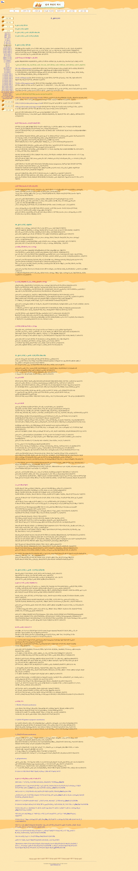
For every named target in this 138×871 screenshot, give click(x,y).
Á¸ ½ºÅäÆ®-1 (7, 60)
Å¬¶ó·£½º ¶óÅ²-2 (7, 50)
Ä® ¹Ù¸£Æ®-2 (7, 56)
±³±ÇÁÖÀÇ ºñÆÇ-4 (7, 78)
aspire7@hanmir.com (55, 865)
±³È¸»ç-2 (7, 65)
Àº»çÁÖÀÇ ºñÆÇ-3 (7, 83)
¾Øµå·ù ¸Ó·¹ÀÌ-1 (7, 57)
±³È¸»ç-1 (7, 63)
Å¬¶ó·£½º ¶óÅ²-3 (7, 51)
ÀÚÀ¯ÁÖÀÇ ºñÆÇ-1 (7, 86)
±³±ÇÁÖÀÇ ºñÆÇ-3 (7, 77)
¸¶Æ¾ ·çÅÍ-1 (7, 36)
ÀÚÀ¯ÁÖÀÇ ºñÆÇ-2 (7, 87)
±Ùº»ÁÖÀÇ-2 (7, 71)
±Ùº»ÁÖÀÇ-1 (7, 69)
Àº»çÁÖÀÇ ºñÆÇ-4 (7, 84)
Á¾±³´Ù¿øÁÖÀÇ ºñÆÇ (7, 97)
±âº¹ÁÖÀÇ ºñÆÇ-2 (7, 95)
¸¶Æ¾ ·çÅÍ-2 (7, 37)
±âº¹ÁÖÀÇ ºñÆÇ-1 (7, 94)
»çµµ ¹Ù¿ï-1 (7, 33)
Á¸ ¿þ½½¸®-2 (7, 43)
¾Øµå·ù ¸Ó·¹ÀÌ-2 (7, 59)
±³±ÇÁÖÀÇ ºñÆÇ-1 (7, 74)
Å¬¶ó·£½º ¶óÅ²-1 (7, 48)
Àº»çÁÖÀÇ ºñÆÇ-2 (7, 81)
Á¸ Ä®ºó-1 (7, 39)
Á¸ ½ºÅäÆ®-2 (7, 62)
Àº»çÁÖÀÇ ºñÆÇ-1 (7, 80)
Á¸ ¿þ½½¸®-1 (7, 42)
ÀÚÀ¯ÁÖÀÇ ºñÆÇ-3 (7, 89)
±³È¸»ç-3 (7, 66)
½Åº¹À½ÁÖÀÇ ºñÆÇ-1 (7, 90)
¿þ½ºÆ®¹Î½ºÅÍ (7, 68)
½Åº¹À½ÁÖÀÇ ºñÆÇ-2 (7, 92)
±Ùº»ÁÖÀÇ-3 (7, 72)
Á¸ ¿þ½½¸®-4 (7, 46)
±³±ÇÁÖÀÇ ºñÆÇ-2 (7, 75)
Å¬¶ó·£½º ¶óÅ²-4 (7, 53)
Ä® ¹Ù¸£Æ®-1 (7, 54)
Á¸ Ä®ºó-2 (7, 40)
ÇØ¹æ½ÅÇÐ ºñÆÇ (7, 98)
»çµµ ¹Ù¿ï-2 (7, 34)
